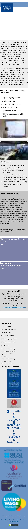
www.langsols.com (11, 342)
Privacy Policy (4, 519)
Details (2, 244)
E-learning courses (6, 361)
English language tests (7, 354)
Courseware (4, 356)
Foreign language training (8, 349)
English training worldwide (8, 351)
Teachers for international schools (10, 264)
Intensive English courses (7, 363)
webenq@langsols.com (11, 339)
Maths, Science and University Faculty (13, 240)
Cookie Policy (13, 519)
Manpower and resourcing (8, 359)
